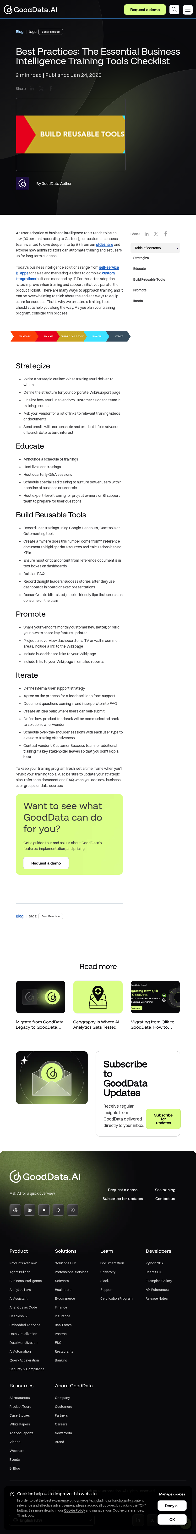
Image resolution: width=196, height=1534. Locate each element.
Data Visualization (23, 1334)
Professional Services (71, 1272)
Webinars (17, 1451)
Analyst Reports (21, 1433)
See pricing (165, 1189)
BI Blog (15, 1468)
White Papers (20, 1424)
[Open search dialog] (174, 9)
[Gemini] (44, 1210)
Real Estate (63, 1325)
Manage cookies (172, 1494)
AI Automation (20, 1351)
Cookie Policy (74, 1510)
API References (157, 1290)
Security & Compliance (27, 1369)
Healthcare (63, 1290)
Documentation (112, 1263)
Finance (61, 1307)
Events (15, 1459)
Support (106, 1290)
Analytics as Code (23, 1307)
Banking (61, 1360)
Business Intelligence (26, 1281)
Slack (104, 1281)
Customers (63, 1406)
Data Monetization (24, 1342)
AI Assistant (18, 1298)
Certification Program (116, 1298)
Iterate (138, 301)
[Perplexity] (72, 1210)
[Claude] (29, 1210)
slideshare (104, 244)
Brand (59, 1442)
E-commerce (65, 1298)
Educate (139, 269)
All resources (20, 1398)
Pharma (61, 1334)
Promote (140, 290)
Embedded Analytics (25, 1325)
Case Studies (20, 1415)
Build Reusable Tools (149, 279)
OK (172, 1519)
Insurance (62, 1316)
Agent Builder (20, 1272)
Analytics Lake (20, 1290)
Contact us (165, 1198)
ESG (58, 1342)
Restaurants (64, 1351)
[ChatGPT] (15, 1210)
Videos (15, 1442)
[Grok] (58, 1210)
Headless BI (18, 1316)
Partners (61, 1415)
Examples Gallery (159, 1281)
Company (62, 1398)
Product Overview (23, 1263)
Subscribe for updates (123, 1198)
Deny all (172, 1505)
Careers (61, 1424)
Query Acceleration (24, 1360)
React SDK (154, 1272)
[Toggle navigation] (189, 10)
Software (62, 1281)
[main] (98, 577)
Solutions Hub (65, 1263)
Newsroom (63, 1433)
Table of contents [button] (147, 248)
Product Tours (20, 1406)
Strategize (141, 258)
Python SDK (154, 1263)
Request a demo (145, 9)
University (107, 1272)
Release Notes (157, 1298)
